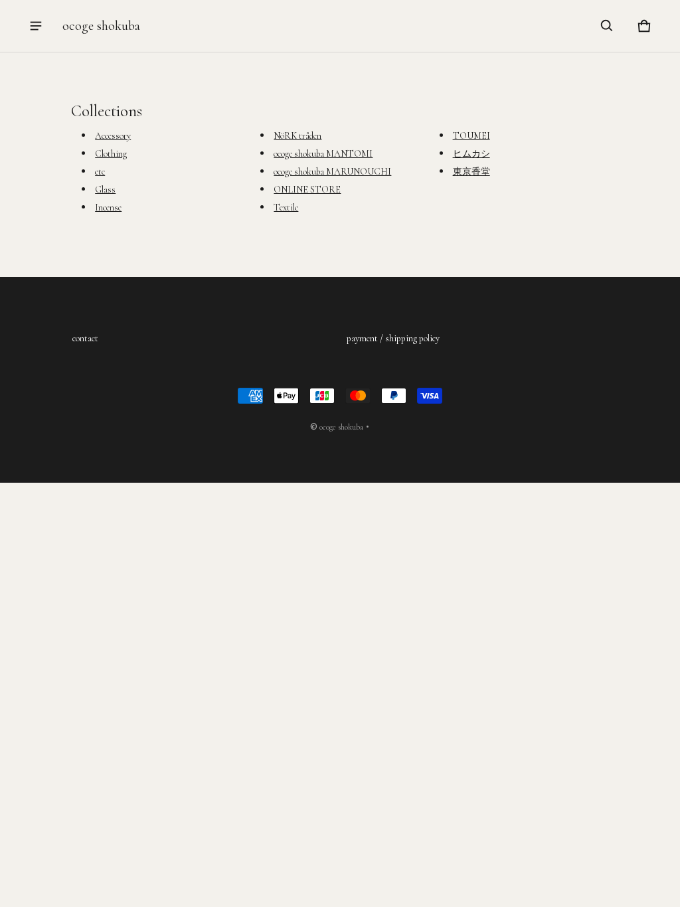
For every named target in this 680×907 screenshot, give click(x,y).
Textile (286, 207)
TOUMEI (471, 135)
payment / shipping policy (393, 338)
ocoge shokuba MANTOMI (323, 153)
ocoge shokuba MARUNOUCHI (332, 171)
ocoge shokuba (341, 427)
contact (85, 338)
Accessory (113, 135)
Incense (108, 207)
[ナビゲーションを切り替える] (35, 25)
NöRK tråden (297, 135)
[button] (607, 25)
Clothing (111, 153)
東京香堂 (471, 171)
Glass (105, 189)
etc (100, 171)
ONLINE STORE (307, 189)
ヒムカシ (471, 153)
